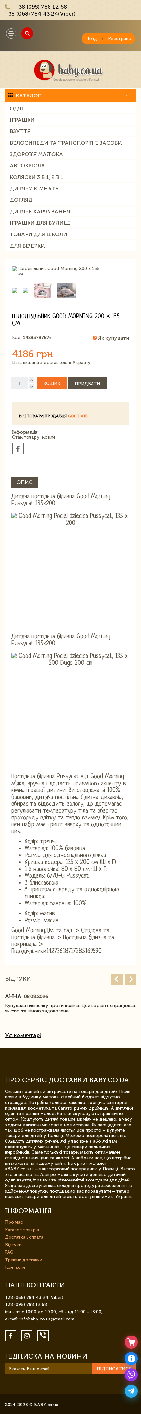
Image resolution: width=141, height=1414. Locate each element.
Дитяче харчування (40, 211)
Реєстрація (120, 38)
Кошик (51, 383)
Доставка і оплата (24, 1237)
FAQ (9, 1252)
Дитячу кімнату (34, 188)
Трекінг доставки (23, 1259)
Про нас (14, 1222)
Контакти (15, 1267)
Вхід (92, 38)
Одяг (17, 108)
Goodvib (77, 416)
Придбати (87, 383)
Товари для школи (38, 234)
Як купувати (113, 338)
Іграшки (22, 120)
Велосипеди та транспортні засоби (66, 143)
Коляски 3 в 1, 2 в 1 (37, 177)
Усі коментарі (23, 1035)
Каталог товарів (22, 1229)
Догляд (21, 200)
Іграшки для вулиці (40, 223)
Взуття (20, 131)
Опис (24, 482)
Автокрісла (27, 166)
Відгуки (13, 1244)
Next (130, 979)
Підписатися (114, 1368)
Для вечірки (27, 246)
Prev (117, 979)
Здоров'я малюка (36, 154)
